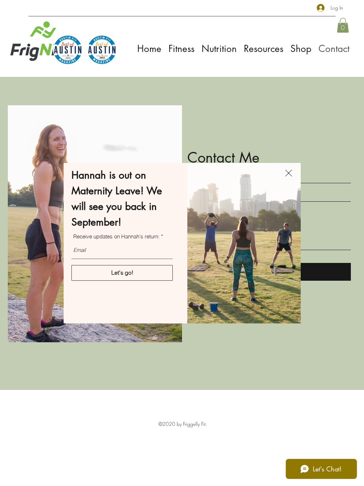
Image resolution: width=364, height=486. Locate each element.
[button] (288, 173)
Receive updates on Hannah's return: (116, 236)
